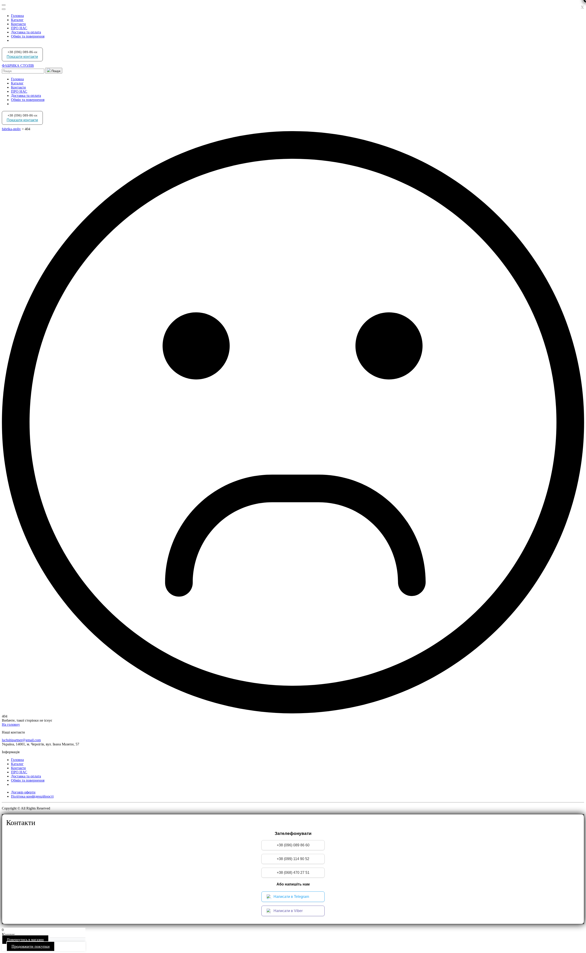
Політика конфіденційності (32, 796)
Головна (17, 16)
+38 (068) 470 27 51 (293, 872)
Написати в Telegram (291, 897)
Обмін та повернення (27, 36)
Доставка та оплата (26, 32)
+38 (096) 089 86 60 (293, 845)
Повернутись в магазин (25, 940)
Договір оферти (23, 792)
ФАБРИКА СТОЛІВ (18, 66)
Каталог (17, 20)
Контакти (18, 24)
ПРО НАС (19, 28)
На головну (11, 724)
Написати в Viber (288, 911)
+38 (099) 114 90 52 (293, 859)
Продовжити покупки (30, 946)
